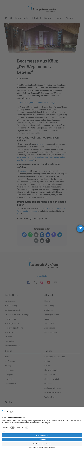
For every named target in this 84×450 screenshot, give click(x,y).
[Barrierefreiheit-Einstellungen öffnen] (80, 228)
